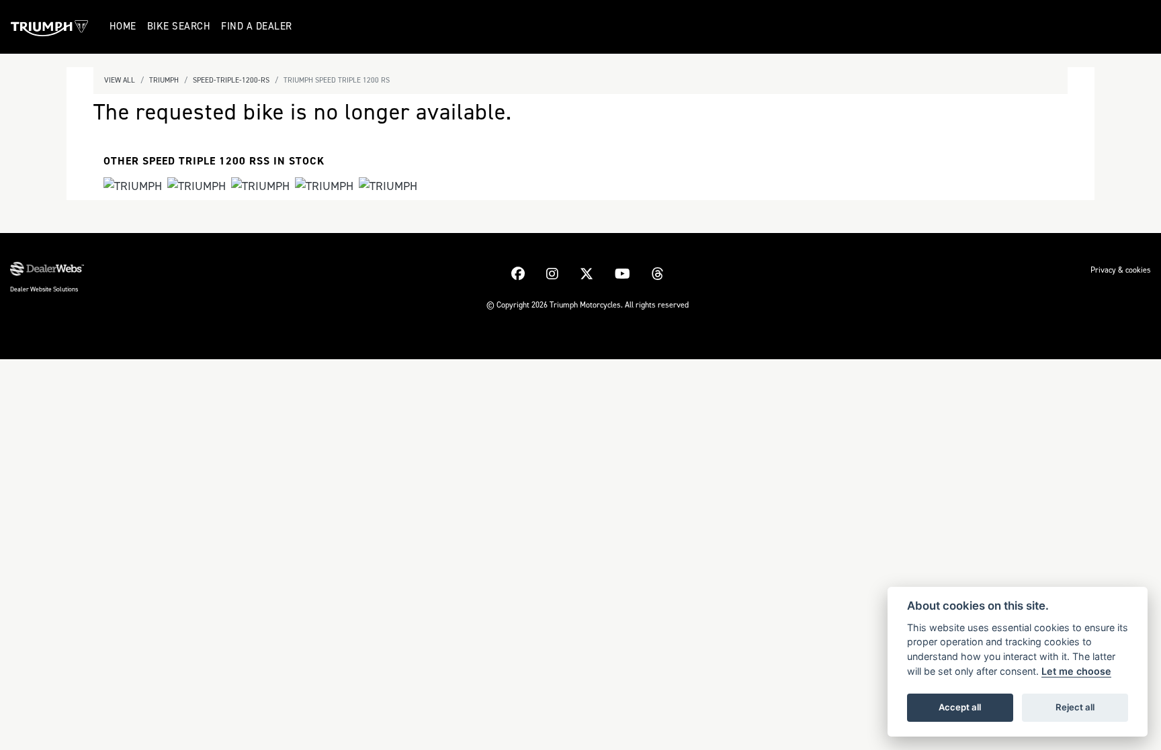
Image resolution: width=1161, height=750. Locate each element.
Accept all (960, 707)
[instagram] (552, 274)
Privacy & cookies (1120, 270)
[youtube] (622, 274)
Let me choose (1076, 671)
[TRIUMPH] (132, 187)
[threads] (658, 274)
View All (119, 80)
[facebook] (518, 274)
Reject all (1075, 707)
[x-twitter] (586, 274)
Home (123, 26)
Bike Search (179, 26)
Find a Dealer (256, 26)
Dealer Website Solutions (44, 289)
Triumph (164, 80)
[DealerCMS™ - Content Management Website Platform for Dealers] (47, 269)
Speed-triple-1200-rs (231, 80)
